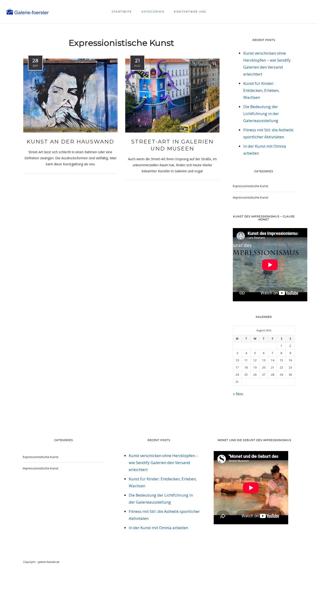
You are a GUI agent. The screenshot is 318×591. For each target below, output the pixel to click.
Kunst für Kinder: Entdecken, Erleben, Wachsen (261, 90)
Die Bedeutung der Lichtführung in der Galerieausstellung (261, 113)
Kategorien (153, 11)
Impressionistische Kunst (250, 197)
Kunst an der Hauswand (70, 141)
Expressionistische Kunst (250, 186)
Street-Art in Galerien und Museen (172, 145)
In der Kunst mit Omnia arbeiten (158, 527)
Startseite (122, 11)
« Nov (238, 393)
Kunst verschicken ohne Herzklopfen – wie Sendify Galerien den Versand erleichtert (163, 462)
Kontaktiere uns (190, 11)
